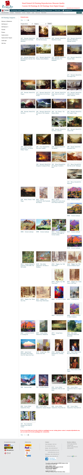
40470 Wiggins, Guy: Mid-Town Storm (58, 282)
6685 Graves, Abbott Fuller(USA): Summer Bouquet (43, 407)
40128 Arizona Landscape (73, 248)
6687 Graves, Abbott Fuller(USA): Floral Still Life (74, 407)
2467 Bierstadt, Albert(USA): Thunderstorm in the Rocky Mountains (28, 40)
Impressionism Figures (6, 37)
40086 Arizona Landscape (42, 231)
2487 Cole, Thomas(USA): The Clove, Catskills (43, 147)
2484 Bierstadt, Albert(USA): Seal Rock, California (59, 130)
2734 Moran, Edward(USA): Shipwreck (74, 182)
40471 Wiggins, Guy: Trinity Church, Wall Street (74, 282)
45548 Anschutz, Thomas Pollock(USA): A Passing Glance (58, 353)
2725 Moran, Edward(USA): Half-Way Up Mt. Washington (74, 165)
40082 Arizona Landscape (73, 199)
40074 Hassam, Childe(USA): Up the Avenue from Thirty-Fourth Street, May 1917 (58, 201)
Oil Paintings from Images (30, 10)
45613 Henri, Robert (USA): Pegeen (74, 370)
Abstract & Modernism (6, 21)
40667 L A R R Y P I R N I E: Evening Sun (27, 333)
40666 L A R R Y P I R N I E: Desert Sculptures (73, 316)
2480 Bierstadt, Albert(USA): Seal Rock (28, 112)
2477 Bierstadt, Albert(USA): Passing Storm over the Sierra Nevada (43, 94)
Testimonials (18, 12)
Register (28, 12)
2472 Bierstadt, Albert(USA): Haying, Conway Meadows (43, 58)
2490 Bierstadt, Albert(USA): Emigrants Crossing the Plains (43, 165)
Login (33, 12)
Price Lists (57, 10)
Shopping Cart (68, 10)
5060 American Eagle (26, 387)
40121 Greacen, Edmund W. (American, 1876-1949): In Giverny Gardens (59, 233)
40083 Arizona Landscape (73, 215)
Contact (23, 12)
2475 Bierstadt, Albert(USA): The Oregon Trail (74, 75)
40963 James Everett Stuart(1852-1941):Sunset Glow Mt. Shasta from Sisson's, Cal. (28, 353)
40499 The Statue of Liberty (59, 299)
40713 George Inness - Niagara (57, 333)
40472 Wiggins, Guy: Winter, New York (28, 300)
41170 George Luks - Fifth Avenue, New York (42, 352)
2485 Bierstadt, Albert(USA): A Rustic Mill (74, 130)
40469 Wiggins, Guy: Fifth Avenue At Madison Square (73, 265)
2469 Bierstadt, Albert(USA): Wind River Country (59, 39)
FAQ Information (5, 12)
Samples (12, 12)
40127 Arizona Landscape (73, 231)
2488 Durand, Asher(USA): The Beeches (58, 147)
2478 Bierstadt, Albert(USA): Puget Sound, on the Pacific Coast (59, 94)
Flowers (3, 32)
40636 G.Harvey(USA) (57, 315)
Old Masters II (4, 26)
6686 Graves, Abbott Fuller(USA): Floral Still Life (58, 407)
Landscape (4, 40)
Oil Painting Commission (46, 10)
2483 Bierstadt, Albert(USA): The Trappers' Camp (74, 112)
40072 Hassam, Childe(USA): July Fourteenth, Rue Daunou (43, 201)
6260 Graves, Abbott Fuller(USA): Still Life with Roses (58, 389)
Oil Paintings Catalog (16, 10)
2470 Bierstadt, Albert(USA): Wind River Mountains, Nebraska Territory (74, 40)
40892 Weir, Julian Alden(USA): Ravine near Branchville (73, 334)
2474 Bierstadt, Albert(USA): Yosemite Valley (74, 58)
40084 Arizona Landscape (27, 231)
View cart (38, 12)
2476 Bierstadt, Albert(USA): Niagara (28, 93)
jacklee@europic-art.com (53, 452)
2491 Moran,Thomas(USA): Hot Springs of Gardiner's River (59, 166)
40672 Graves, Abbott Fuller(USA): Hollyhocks (42, 333)
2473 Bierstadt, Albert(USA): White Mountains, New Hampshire (59, 59)
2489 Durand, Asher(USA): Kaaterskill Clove (74, 147)
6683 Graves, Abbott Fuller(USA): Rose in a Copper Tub (74, 389)
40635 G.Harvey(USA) (73, 299)
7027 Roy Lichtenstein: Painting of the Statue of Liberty (26, 425)
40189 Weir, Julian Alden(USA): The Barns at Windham (42, 266)
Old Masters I (4, 24)
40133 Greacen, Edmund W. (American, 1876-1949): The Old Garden (28, 266)
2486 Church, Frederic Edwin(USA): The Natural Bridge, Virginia (27, 148)
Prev (22, 20)
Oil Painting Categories (8, 17)
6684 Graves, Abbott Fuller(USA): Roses (26, 407)
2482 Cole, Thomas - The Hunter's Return (58, 112)
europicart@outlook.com (73, 430)
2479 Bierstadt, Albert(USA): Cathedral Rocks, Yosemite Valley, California (74, 94)
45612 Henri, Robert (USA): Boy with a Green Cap (74, 352)
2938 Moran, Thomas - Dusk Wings (28, 200)
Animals (3, 29)
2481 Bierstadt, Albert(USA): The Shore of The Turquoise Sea (43, 113)
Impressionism (4, 35)
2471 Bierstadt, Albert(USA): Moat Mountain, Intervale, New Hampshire (28, 59)
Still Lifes (3, 43)
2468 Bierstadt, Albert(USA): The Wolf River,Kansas (43, 39)
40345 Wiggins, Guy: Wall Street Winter (58, 265)
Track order (43, 12)
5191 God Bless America (42, 387)
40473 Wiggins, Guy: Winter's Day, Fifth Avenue (42, 300)
